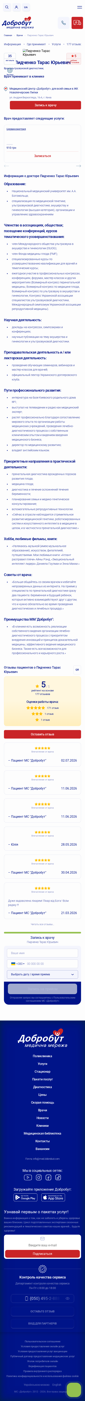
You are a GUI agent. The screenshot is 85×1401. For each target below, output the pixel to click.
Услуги (42, 1064)
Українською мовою (36, 1384)
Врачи (20, 35)
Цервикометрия (16, 128)
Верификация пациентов (42, 1366)
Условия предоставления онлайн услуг (42, 1346)
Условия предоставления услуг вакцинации (42, 1351)
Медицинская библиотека (42, 1133)
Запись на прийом (43, 989)
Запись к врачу (46, 105)
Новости (43, 1118)
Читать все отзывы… (42, 924)
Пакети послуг (42, 1079)
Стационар (42, 1071)
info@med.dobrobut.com (46, 1158)
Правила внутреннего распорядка (42, 1371)
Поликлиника (42, 1056)
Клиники (42, 1126)
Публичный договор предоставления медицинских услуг (42, 1356)
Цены (42, 1095)
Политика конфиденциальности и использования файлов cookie (42, 1376)
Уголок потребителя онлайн (42, 1361)
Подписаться (42, 1254)
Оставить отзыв (42, 734)
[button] (16, 964)
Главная (8, 35)
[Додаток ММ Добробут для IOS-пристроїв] (53, 1197)
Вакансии (42, 1149)
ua (26, 7)
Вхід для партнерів (42, 1323)
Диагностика (42, 1087)
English (56, 1384)
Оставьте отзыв (42, 1311)
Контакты (42, 1141)
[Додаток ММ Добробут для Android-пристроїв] (25, 1197)
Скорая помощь (42, 1102)
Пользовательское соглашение (42, 1341)
